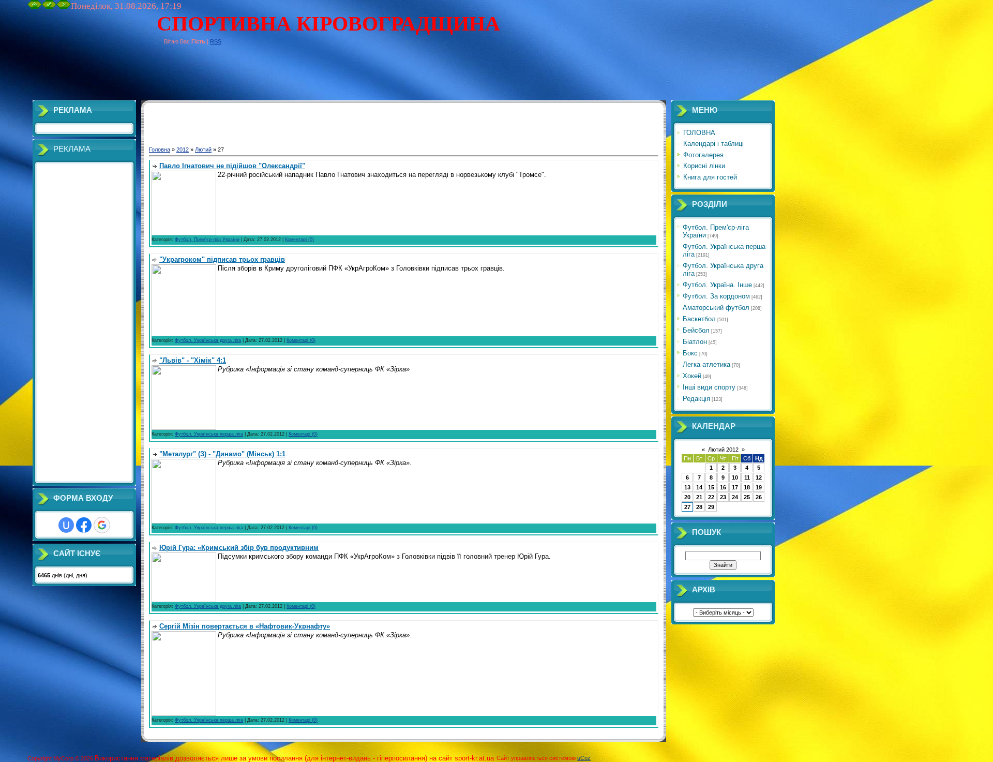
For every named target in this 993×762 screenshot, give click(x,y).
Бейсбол (696, 330)
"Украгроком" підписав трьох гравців (222, 259)
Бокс (690, 353)
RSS (215, 41)
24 (735, 497)
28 (699, 507)
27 (687, 507)
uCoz (584, 758)
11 (747, 477)
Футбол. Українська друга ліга (208, 340)
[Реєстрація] (49, 7)
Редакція (696, 398)
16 (723, 487)
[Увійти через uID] (66, 525)
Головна (159, 149)
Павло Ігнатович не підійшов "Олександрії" (232, 166)
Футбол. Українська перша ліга (209, 434)
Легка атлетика (706, 364)
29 (711, 507)
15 (711, 487)
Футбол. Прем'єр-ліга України (207, 239)
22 (711, 497)
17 (735, 487)
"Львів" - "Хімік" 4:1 (192, 360)
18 (747, 487)
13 (687, 487)
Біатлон (695, 342)
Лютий (203, 149)
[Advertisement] (215, 77)
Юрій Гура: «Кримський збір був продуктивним (239, 547)
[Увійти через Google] (102, 525)
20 (687, 497)
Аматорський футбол (716, 307)
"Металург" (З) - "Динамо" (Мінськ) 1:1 (222, 454)
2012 (182, 149)
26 (759, 497)
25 (747, 497)
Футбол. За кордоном (716, 296)
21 (699, 497)
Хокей (692, 376)
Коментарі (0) (299, 239)
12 (759, 477)
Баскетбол (699, 319)
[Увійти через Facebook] (84, 525)
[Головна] (34, 7)
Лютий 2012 (723, 449)
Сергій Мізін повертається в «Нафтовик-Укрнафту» (244, 626)
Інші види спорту (709, 387)
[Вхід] (63, 7)
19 (759, 487)
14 (699, 487)
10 (735, 477)
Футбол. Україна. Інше (717, 285)
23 (723, 497)
